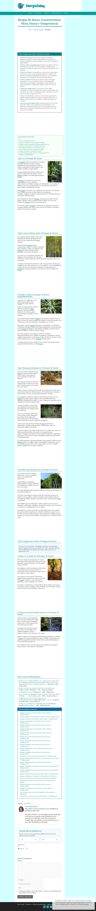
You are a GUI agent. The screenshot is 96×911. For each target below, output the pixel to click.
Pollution (46, 13)
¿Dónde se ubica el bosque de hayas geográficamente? (34, 144)
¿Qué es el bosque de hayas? (27, 140)
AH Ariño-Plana (29, 705)
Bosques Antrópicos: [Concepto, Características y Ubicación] (38, 776)
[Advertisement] (39, 41)
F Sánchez (51, 694)
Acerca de (20, 803)
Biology (66, 13)
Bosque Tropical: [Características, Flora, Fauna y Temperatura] (39, 774)
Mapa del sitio (51, 904)
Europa (40, 344)
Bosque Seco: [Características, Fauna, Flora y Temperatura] (38, 756)
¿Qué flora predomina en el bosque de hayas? (31, 147)
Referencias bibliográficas (26, 154)
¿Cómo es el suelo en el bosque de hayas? (30, 151)
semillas (19, 269)
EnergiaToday (35, 6)
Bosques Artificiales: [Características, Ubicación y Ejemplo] (38, 778)
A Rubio (57, 694)
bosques (41, 88)
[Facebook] (44, 906)
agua (39, 106)
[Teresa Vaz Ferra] (21, 811)
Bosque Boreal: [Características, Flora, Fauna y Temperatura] (38, 719)
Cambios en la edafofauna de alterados (33, 703)
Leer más (86, 904)
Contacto (28, 904)
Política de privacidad (39, 904)
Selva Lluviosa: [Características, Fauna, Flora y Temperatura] (38, 796)
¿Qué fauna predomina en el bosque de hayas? (32, 146)
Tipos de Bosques (38, 29)
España (21, 180)
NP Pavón (29, 684)
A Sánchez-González (39, 684)
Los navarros (25, 692)
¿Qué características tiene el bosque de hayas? (32, 142)
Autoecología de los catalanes (31, 694)
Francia (27, 202)
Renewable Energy (56, 13)
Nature (30, 13)
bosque (33, 74)
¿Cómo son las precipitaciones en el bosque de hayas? (34, 153)
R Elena (45, 694)
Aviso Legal (20, 904)
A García (48, 700)
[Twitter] (47, 906)
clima (38, 240)
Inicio (30, 29)
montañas (38, 339)
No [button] (49, 839)
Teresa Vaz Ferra (31, 806)
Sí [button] (29, 839)
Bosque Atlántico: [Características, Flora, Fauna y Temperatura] (39, 716)
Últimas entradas (27, 803)
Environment (38, 13)
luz (35, 495)
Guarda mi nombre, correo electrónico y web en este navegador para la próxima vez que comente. (40, 891)
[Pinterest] (51, 906)
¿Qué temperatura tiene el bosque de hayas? (31, 149)
